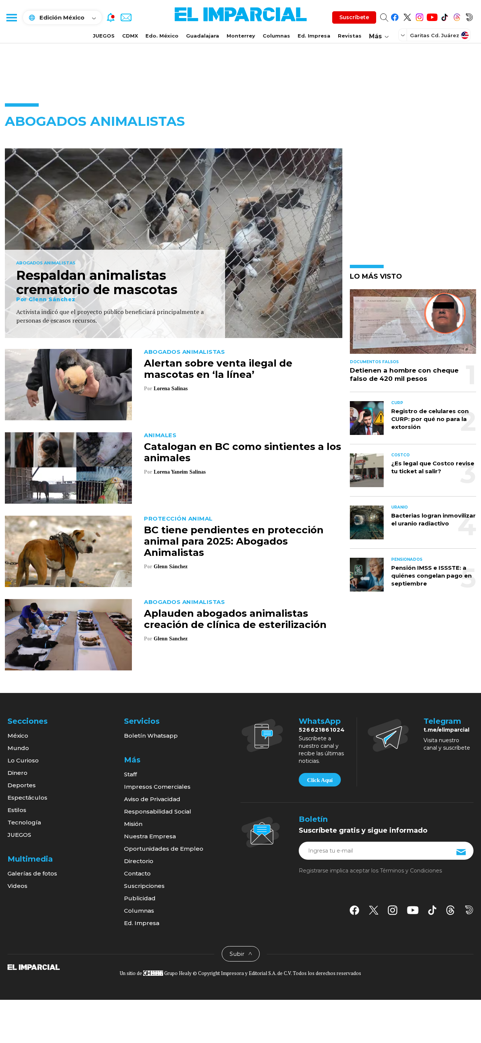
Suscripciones (144, 885)
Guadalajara (202, 36)
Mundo (18, 748)
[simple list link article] (413, 324)
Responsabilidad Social (157, 811)
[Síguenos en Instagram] (419, 16)
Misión (133, 823)
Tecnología (24, 822)
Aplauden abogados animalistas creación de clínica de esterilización (235, 619)
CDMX (130, 36)
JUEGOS (104, 36)
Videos (17, 885)
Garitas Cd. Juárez (434, 35)
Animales (160, 435)
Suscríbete (354, 17)
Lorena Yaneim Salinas (180, 472)
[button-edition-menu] (403, 35)
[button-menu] (11, 17)
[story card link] (173, 243)
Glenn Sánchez (52, 299)
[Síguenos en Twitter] (407, 16)
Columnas (276, 36)
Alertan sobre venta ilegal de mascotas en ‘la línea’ (218, 368)
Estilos (17, 810)
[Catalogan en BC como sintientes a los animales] (68, 467)
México (18, 735)
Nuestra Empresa (150, 836)
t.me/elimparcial (446, 730)
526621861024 (322, 730)
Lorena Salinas (171, 388)
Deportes (22, 785)
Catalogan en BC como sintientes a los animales (242, 452)
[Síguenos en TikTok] (444, 16)
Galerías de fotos (32, 873)
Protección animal (178, 518)
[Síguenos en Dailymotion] (469, 16)
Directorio (138, 861)
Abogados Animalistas (46, 263)
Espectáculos (27, 797)
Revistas (350, 36)
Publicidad (140, 898)
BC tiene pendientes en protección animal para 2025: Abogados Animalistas (234, 541)
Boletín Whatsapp (151, 735)
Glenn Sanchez (171, 638)
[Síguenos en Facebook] (395, 16)
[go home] (34, 966)
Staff (130, 774)
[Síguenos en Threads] (457, 16)
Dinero (17, 772)
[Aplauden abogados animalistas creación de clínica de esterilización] (68, 634)
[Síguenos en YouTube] (432, 16)
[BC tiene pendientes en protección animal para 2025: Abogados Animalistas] (68, 550)
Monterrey (241, 36)
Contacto (137, 873)
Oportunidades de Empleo (163, 848)
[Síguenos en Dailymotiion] (469, 910)
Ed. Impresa (314, 36)
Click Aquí (320, 780)
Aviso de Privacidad (152, 799)
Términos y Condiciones (411, 870)
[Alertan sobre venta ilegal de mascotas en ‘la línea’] (68, 383)
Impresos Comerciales (157, 786)
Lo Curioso (23, 760)
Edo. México (161, 36)
